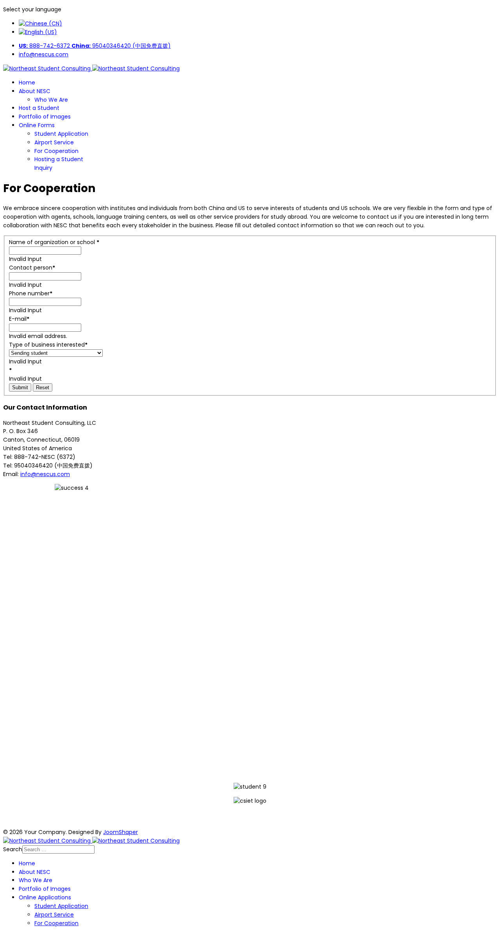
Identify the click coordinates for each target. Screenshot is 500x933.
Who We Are (51, 100)
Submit (20, 387)
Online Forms (37, 125)
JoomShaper (120, 832)
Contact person (32, 267)
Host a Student (39, 108)
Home (27, 82)
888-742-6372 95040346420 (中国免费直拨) (95, 46)
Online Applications (45, 897)
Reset (42, 387)
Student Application (61, 134)
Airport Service (54, 142)
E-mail (19, 319)
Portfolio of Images (45, 116)
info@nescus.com (43, 54)
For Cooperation (56, 151)
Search (12, 849)
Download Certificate (250, 816)
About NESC (34, 91)
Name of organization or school (54, 242)
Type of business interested (48, 345)
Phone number (30, 293)
